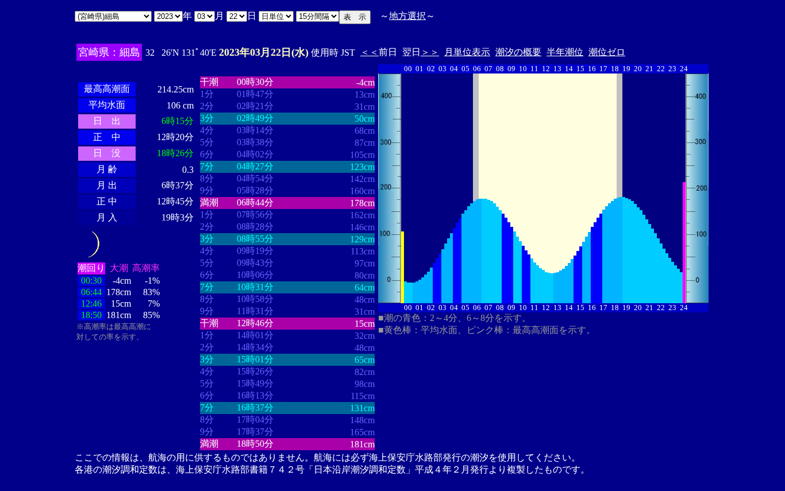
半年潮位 (565, 52)
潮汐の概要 (518, 52)
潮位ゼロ (606, 52)
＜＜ (369, 52)
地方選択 (407, 16)
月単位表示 (467, 52)
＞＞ (430, 52)
